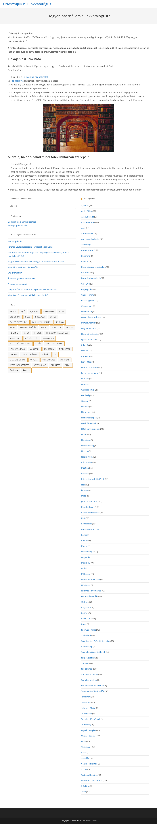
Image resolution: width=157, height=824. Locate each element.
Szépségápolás (88, 657)
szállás (46, 354)
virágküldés (48, 359)
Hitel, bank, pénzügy (90, 428)
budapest (40, 317)
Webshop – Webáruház (91, 780)
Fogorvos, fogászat (89, 373)
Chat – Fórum (87, 294)
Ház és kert (86, 412)
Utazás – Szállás (88, 735)
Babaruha (85, 255)
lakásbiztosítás (54, 343)
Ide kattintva (17, 80)
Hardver (85, 406)
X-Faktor (85, 786)
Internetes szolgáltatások (92, 479)
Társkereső (86, 702)
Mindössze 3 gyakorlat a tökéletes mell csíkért (28, 295)
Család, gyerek (87, 300)
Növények (86, 585)
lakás (38, 343)
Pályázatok (86, 607)
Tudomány (86, 724)
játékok (37, 333)
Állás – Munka (87, 222)
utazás (34, 359)
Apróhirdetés (87, 233)
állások (14, 370)
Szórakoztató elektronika (92, 685)
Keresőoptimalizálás (57, 333)
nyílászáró (65, 349)
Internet (14, 333)
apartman (48, 311)
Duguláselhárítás (42, 322)
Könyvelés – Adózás (90, 529)
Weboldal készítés (19, 365)
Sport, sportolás (88, 629)
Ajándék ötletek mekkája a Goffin (23, 267)
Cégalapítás (86, 289)
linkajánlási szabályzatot (35, 76)
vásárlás (64, 359)
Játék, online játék (89, 501)
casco (53, 317)
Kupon (84, 546)
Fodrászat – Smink (89, 367)
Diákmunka (86, 311)
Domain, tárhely (88, 322)
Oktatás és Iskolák (89, 596)
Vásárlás (85, 758)
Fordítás (85, 378)
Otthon (84, 602)
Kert (83, 518)
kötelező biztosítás (20, 343)
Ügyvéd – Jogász (88, 730)
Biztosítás (15, 317)
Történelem (86, 713)
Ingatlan (56, 327)
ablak (13, 311)
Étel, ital (84, 350)
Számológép (86, 646)
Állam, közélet (87, 216)
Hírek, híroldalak (88, 423)
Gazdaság (85, 395)
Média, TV (85, 562)
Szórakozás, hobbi (89, 674)
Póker (84, 624)
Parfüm (84, 613)
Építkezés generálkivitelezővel (21, 278)
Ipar (83, 484)
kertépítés (15, 338)
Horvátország (87, 445)
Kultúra (84, 540)
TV (55, 354)
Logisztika (85, 557)
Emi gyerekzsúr (15, 272)
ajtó (23, 311)
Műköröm (49, 349)
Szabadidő (86, 635)
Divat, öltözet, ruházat (91, 317)
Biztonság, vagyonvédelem (93, 267)
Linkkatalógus (87, 551)
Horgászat (86, 440)
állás (68, 365)
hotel (44, 327)
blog (28, 317)
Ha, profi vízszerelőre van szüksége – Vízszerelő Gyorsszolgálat (36, 261)
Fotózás (84, 384)
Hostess (85, 451)
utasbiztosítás (18, 359)
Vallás (83, 752)
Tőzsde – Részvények (90, 719)
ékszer (26, 370)
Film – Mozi (86, 361)
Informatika (86, 462)
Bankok (84, 261)
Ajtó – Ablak (86, 211)
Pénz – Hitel (86, 618)
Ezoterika (85, 356)
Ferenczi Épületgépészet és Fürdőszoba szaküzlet (30, 246)
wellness (55, 365)
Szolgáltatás (86, 668)
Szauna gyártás (15, 241)
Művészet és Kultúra (90, 579)
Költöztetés (31, 338)
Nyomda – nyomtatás (91, 590)
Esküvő (60, 322)
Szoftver (85, 663)
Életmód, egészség (89, 334)
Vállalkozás (86, 747)
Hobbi (84, 434)
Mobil (83, 568)
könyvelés (48, 338)
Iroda (83, 495)
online (13, 354)
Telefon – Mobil (88, 708)
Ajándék (34, 311)
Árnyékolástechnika (90, 239)
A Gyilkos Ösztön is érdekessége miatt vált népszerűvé (32, 289)
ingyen (69, 327)
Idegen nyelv (87, 456)
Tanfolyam (86, 696)
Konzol (84, 534)
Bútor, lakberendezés (91, 278)
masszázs (35, 349)
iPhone (84, 490)
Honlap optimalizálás (17, 225)
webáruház (40, 365)
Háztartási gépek (89, 417)
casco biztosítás (18, 322)
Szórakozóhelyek (89, 680)
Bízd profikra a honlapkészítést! (22, 221)
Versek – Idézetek (89, 763)
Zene (83, 791)
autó (61, 311)
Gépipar (84, 401)
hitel (12, 327)
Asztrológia (86, 244)
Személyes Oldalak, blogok (93, 652)
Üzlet (83, 741)
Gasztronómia (87, 389)
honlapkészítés (28, 327)
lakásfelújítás (17, 349)
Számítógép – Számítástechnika (95, 641)
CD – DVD (85, 283)
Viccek (84, 769)
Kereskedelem (87, 507)
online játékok (29, 354)
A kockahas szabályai (17, 284)
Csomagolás (86, 306)
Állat (83, 228)
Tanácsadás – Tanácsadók (92, 691)
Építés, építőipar (88, 339)
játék (26, 333)
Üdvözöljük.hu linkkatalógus (27, 3)
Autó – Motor (87, 250)
